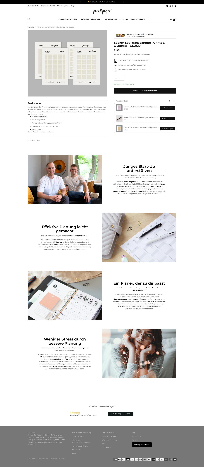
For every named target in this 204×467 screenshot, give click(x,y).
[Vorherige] (80, 2)
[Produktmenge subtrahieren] (116, 78)
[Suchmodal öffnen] (29, 19)
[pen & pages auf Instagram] (170, 6)
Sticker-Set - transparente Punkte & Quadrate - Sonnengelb (141, 128)
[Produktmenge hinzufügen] (122, 78)
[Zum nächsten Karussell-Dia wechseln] (174, 390)
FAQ (74, 453)
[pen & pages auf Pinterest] (173, 6)
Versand (128, 54)
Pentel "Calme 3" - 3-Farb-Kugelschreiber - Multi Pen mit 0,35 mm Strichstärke (141, 117)
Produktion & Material (110, 436)
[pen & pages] (102, 11)
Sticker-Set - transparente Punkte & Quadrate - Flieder (141, 107)
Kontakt (135, 440)
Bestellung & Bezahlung (81, 433)
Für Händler (106, 447)
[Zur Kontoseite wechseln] (171, 19)
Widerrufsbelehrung (80, 446)
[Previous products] (169, 100)
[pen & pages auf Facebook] (167, 6)
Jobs (104, 444)
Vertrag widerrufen (141, 445)
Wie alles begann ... (109, 440)
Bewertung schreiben (120, 414)
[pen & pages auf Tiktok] (175, 6)
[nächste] (124, 2)
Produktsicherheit (34, 140)
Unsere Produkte (108, 433)
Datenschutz (77, 450)
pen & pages (43, 458)
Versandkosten (78, 436)
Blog (133, 433)
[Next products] (174, 100)
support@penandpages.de (48, 442)
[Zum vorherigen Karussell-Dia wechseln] (169, 391)
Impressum (136, 436)
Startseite (31, 27)
